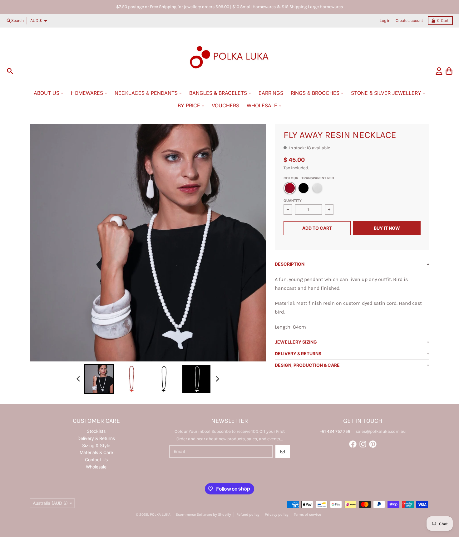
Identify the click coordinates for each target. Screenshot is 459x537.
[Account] (439, 71)
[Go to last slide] (78, 379)
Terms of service (307, 514)
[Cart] (449, 71)
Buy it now (387, 228)
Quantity (293, 200)
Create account (409, 20)
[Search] (10, 71)
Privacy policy (277, 514)
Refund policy (247, 514)
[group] (99, 379)
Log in (385, 20)
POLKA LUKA (160, 514)
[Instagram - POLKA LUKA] (363, 444)
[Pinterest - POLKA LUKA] (373, 444)
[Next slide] (217, 379)
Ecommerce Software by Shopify (203, 514)
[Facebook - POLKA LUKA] (353, 444)
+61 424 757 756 (335, 431)
